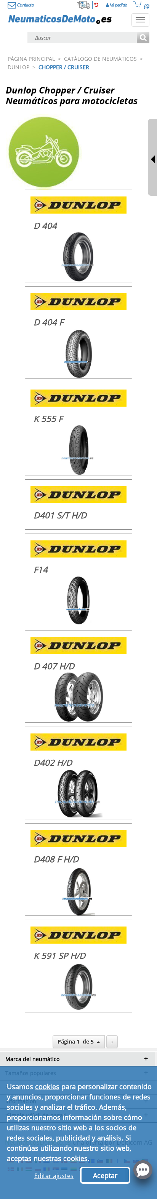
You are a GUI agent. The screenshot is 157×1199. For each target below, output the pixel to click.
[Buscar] (143, 38)
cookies (47, 1086)
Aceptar (105, 1175)
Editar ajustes (54, 1176)
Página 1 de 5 (77, 1041)
